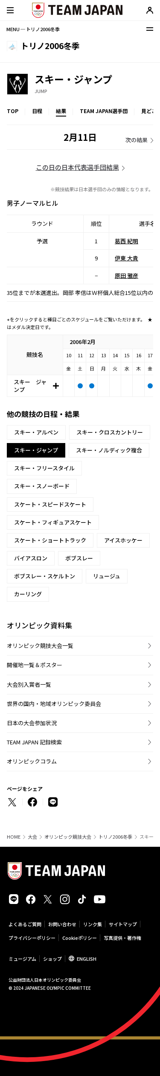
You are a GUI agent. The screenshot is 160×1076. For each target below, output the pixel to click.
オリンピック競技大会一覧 (40, 646)
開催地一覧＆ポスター (34, 665)
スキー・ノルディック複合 (109, 450)
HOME (13, 837)
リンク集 (92, 924)
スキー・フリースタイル (44, 468)
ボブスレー (79, 558)
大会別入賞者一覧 (29, 684)
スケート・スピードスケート (50, 504)
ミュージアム (22, 958)
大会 (32, 837)
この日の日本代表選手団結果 (77, 167)
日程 (37, 110)
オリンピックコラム (32, 761)
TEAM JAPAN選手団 (104, 110)
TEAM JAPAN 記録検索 (34, 742)
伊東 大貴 (126, 258)
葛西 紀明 (126, 241)
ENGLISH (86, 958)
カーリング (28, 594)
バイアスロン (30, 558)
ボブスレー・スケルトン (44, 576)
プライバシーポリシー (32, 937)
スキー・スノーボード (42, 486)
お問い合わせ (62, 924)
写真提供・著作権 (122, 937)
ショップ (52, 958)
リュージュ (106, 576)
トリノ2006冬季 (115, 837)
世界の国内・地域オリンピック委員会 (54, 704)
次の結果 (136, 140)
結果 (61, 110)
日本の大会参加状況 (32, 723)
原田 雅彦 (126, 275)
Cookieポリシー (79, 937)
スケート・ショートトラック (50, 540)
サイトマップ (123, 924)
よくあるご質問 (25, 924)
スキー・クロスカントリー (109, 432)
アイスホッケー (123, 540)
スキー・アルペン (36, 432)
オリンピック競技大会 (67, 837)
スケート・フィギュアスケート (53, 522)
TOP (12, 110)
